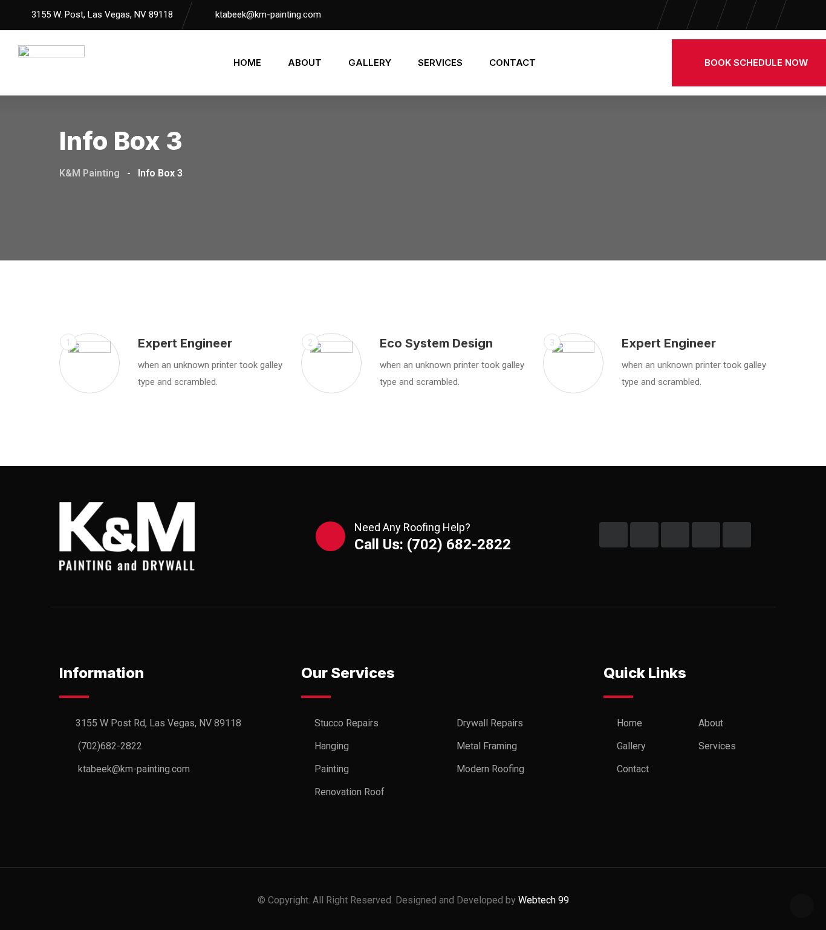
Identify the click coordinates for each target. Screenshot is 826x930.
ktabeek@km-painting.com (268, 14)
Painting (331, 769)
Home (247, 62)
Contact (512, 62)
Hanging (331, 746)
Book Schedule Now (755, 62)
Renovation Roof (349, 792)
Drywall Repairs (490, 723)
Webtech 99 (543, 900)
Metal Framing (487, 746)
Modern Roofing (490, 769)
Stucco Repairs (346, 723)
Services (440, 62)
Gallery (369, 62)
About (305, 62)
